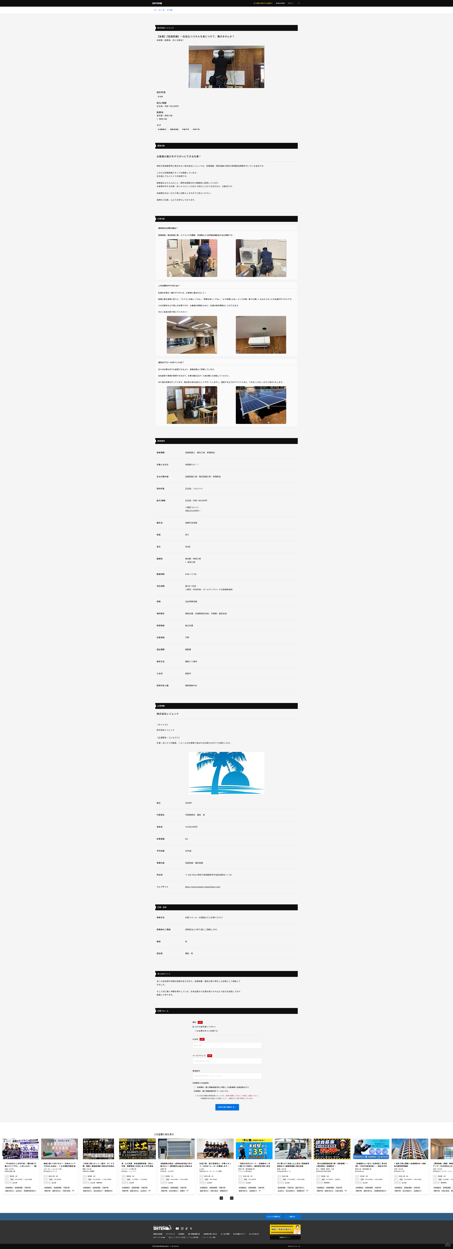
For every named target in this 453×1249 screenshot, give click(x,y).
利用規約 (197, 1091)
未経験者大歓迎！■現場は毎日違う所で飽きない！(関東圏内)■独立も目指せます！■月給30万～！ (98, 1165)
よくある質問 (225, 1234)
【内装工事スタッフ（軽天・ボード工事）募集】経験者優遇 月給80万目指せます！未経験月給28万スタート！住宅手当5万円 (21, 1165)
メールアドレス (202, 1056)
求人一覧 (161, 10)
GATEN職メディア (239, 1234)
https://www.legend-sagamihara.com (202, 887)
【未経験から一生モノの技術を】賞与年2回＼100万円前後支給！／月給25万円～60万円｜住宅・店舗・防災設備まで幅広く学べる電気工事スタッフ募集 (293, 1165)
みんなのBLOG (254, 1234)
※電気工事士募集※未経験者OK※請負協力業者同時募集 (332, 1165)
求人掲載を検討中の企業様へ (263, 3)
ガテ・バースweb (159, 1237)
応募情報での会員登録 (201, 1083)
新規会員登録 (280, 3)
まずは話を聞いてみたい (205, 1027)
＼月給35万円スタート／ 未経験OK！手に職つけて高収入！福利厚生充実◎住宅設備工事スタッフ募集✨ (176, 1165)
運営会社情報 (157, 1234)
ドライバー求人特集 (208, 1237)
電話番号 (196, 1071)
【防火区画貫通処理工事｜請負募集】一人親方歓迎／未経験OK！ (254, 1165)
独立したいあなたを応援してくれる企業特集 (183, 1237)
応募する (292, 1217)
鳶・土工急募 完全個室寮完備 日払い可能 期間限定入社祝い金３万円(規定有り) (60, 1165)
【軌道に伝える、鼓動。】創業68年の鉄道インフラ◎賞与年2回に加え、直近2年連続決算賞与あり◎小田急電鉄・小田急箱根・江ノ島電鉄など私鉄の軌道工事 (410, 1165)
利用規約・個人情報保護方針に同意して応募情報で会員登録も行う (223, 1087)
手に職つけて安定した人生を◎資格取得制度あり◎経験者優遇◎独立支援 (215, 1165)
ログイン (291, 3)
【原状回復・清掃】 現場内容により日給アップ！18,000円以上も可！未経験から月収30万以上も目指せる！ (371, 1165)
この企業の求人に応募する (206, 1031)
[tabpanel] (20, 1167)
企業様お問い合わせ (210, 1234)
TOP (155, 10)
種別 (197, 1022)
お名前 (198, 1039)
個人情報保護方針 (209, 1091)
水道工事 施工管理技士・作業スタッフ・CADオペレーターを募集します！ (137, 1165)
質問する (273, 1217)
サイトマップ (170, 1234)
